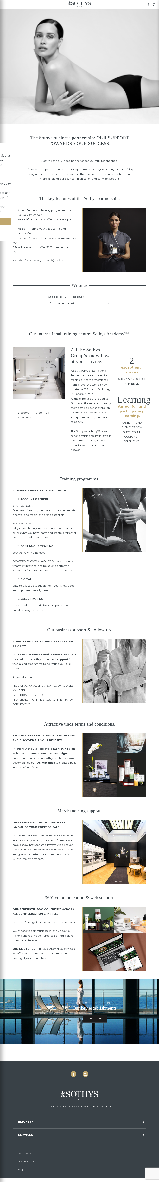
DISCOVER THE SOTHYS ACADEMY (33, 415)
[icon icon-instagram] (85, 1074)
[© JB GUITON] (79, 66)
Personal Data (26, 1161)
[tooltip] (147, 4)
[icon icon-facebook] (73, 1074)
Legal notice (24, 1153)
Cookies (22, 1170)
